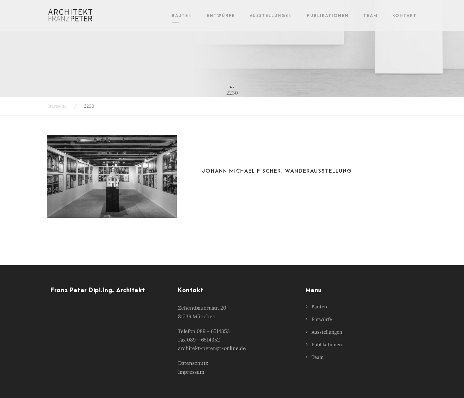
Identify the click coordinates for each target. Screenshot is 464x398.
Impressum (191, 372)
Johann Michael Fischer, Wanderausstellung (277, 171)
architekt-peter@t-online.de (212, 348)
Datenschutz (193, 363)
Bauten (182, 15)
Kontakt (404, 15)
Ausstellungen (271, 15)
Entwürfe (221, 15)
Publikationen (328, 15)
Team (370, 15)
